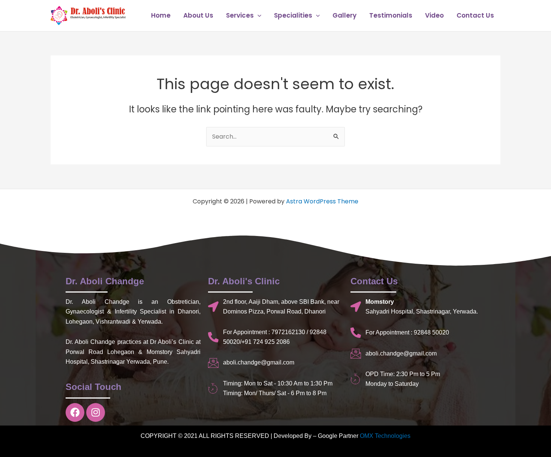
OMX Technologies (385, 436)
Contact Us (475, 15)
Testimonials (390, 15)
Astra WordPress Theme (322, 201)
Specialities (293, 15)
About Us (198, 15)
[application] (257, 15)
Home (161, 15)
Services (240, 15)
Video (434, 15)
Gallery (344, 15)
